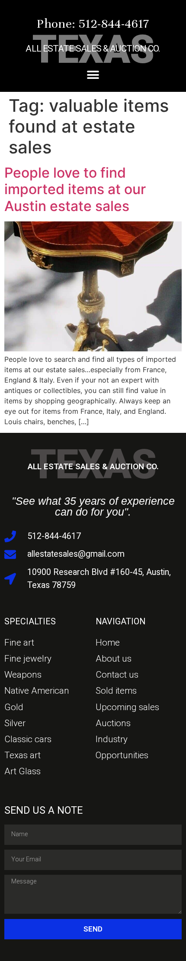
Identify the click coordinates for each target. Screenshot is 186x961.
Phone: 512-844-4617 (93, 23)
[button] (93, 75)
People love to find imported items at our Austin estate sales (75, 189)
